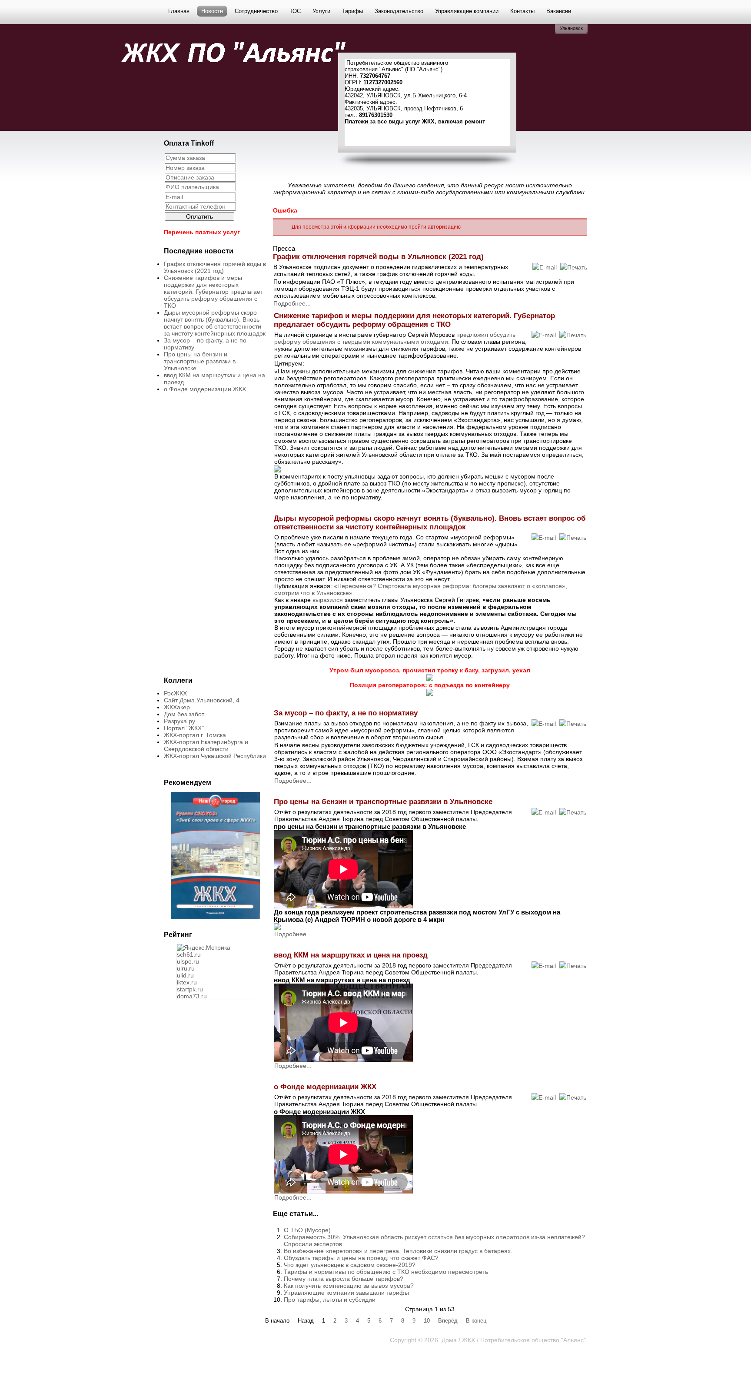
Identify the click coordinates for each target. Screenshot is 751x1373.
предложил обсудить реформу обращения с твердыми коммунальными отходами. (394, 338)
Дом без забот (184, 714)
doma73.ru (192, 996)
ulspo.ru (188, 961)
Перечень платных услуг (202, 232)
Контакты (522, 11)
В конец (476, 1321)
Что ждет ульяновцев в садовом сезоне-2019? (349, 1264)
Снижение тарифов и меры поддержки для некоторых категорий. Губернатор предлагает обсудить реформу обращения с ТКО (213, 291)
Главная (178, 11)
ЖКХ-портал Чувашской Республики (215, 755)
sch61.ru (189, 954)
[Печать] (573, 267)
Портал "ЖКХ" (184, 728)
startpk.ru (190, 989)
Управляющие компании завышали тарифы (346, 1292)
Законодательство (399, 11)
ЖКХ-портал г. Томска (195, 734)
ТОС (295, 11)
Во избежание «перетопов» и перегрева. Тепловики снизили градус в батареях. (398, 1250)
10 (427, 1321)
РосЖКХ (175, 693)
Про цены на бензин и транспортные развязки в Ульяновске (200, 361)
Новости (212, 11)
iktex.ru (187, 982)
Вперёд (448, 1321)
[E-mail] (544, 267)
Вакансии (558, 11)
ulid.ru (185, 975)
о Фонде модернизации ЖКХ (205, 389)
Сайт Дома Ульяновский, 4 (201, 700)
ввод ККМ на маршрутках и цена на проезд (351, 955)
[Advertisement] (248, 100)
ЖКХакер (177, 707)
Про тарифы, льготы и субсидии (330, 1299)
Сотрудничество (256, 11)
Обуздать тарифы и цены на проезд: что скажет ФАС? (361, 1257)
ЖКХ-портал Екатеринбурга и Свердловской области (206, 745)
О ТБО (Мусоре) (307, 1230)
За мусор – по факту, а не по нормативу (346, 713)
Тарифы (352, 11)
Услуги (321, 11)
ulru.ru (186, 968)
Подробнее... (292, 303)
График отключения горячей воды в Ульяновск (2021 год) (215, 267)
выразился (327, 599)
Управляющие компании (466, 11)
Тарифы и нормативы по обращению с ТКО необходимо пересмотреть (386, 1271)
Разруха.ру (179, 721)
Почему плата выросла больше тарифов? (343, 1278)
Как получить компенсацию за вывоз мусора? (349, 1285)
